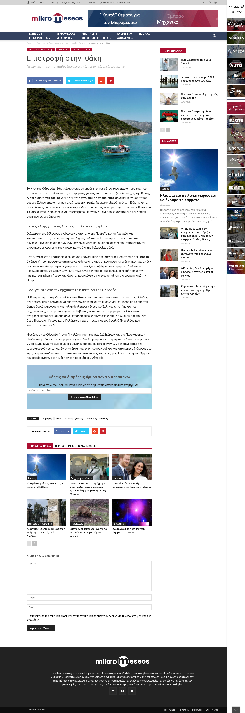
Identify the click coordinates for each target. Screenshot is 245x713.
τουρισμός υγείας (74, 418)
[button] (214, 36)
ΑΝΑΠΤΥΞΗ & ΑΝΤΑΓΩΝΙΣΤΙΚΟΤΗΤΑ (95, 35)
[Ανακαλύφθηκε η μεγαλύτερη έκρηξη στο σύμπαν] (132, 512)
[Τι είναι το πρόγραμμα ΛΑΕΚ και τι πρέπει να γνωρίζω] (169, 81)
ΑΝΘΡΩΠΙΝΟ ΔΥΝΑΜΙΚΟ (124, 35)
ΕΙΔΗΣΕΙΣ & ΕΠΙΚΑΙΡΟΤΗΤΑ (38, 35)
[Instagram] (209, 2)
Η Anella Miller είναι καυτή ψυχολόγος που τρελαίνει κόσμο (197, 254)
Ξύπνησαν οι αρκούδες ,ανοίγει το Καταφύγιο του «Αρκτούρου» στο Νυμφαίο (88, 532)
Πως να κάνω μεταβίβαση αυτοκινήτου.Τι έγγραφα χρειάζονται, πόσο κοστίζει (198, 115)
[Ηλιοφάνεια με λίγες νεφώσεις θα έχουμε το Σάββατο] (46, 467)
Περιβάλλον (77, 523)
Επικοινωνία (124, 2)
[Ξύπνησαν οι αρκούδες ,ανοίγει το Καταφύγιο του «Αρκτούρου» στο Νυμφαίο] (89, 512)
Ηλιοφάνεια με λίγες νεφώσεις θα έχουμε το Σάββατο (188, 197)
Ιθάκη (58, 418)
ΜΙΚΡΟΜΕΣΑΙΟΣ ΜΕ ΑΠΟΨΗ (66, 35)
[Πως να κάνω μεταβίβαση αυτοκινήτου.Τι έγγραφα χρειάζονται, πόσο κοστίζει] (169, 116)
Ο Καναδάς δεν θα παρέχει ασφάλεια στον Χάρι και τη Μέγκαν (197, 272)
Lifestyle (91, 2)
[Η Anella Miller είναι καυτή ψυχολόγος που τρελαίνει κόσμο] (169, 255)
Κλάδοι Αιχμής (63, 49)
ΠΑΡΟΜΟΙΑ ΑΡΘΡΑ (40, 446)
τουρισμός (47, 418)
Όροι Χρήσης (170, 710)
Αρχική (30, 42)
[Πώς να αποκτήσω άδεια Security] (169, 64)
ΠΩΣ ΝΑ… (144, 33)
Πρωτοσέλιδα (106, 2)
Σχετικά (184, 710)
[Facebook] (203, 2)
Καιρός (32, 478)
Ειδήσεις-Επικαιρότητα (81, 49)
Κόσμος (118, 478)
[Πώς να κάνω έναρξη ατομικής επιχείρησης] (169, 99)
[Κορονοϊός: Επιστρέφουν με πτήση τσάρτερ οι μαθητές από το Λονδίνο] (46, 512)
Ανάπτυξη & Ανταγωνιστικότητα (41, 49)
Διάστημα (119, 523)
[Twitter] (215, 2)
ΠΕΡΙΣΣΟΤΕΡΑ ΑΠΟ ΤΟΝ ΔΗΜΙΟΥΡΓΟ (76, 446)
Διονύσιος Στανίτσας (97, 418)
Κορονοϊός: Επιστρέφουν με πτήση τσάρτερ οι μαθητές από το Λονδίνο (46, 532)
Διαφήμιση (197, 710)
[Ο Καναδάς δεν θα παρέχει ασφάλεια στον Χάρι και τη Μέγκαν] (132, 467)
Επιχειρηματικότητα (81, 478)
